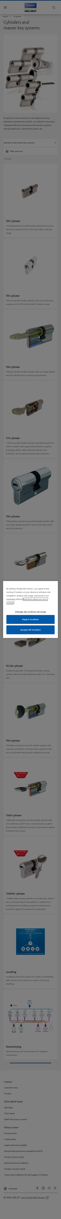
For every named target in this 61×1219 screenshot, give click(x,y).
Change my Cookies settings (30, 611)
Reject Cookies (30, 619)
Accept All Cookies (30, 629)
